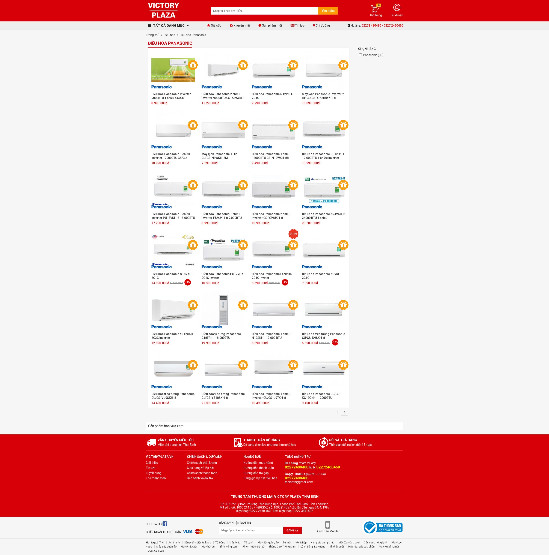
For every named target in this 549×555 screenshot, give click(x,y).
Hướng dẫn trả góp (256, 473)
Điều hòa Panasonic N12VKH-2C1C (272, 96)
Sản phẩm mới (271, 25)
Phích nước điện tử (253, 546)
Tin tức (299, 25)
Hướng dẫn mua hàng (258, 462)
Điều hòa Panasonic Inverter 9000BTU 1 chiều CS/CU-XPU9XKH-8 (171, 96)
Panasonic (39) (373, 55)
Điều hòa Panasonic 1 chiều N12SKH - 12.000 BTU (271, 336)
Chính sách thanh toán (202, 473)
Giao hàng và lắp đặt (200, 468)
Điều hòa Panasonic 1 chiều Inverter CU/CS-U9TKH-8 (271, 395)
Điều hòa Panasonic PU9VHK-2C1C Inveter (272, 276)
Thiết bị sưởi (337, 546)
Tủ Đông (220, 542)
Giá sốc (215, 25)
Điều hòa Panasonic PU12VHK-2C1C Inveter (223, 276)
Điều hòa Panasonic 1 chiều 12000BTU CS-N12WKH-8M (271, 156)
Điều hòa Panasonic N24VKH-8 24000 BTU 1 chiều (323, 216)
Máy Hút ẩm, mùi (389, 546)
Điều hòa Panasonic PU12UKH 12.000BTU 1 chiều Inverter (323, 156)
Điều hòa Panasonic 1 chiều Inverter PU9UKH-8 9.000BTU (222, 216)
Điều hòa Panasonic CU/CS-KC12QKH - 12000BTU (321, 395)
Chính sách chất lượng (202, 462)
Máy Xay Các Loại (349, 542)
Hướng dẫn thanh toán (259, 468)
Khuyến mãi (241, 25)
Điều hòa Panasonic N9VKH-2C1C (322, 276)
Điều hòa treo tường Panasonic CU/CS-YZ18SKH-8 (223, 395)
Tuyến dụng (153, 473)
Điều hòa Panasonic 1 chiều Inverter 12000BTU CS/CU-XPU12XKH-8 (170, 156)
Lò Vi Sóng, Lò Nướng (312, 546)
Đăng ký (293, 530)
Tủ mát (287, 542)
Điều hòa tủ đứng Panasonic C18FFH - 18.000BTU (221, 336)
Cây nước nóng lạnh (376, 542)
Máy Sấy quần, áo (268, 542)
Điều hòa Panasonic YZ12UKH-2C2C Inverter (172, 336)
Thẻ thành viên (156, 478)
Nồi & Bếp (301, 542)
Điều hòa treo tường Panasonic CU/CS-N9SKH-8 (323, 336)
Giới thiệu (152, 462)
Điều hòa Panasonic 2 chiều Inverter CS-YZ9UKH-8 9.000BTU (271, 216)
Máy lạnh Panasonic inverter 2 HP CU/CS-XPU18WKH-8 (323, 96)
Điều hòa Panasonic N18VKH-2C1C (172, 276)
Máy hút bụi (208, 546)
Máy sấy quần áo (166, 546)
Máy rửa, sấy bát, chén (361, 546)
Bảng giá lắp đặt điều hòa (260, 478)
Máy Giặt (234, 542)
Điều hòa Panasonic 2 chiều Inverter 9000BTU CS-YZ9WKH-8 (223, 96)
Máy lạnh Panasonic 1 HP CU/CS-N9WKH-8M (219, 156)
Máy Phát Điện (189, 546)
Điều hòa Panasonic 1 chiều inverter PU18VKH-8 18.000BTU (173, 216)
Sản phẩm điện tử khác (197, 542)
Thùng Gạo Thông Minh (282, 546)
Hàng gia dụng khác (322, 542)
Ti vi (161, 542)
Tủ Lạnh (248, 542)
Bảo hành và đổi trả (200, 478)
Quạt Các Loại (156, 550)
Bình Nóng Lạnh (229, 546)
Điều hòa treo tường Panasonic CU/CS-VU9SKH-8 (173, 395)
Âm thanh (174, 542)
